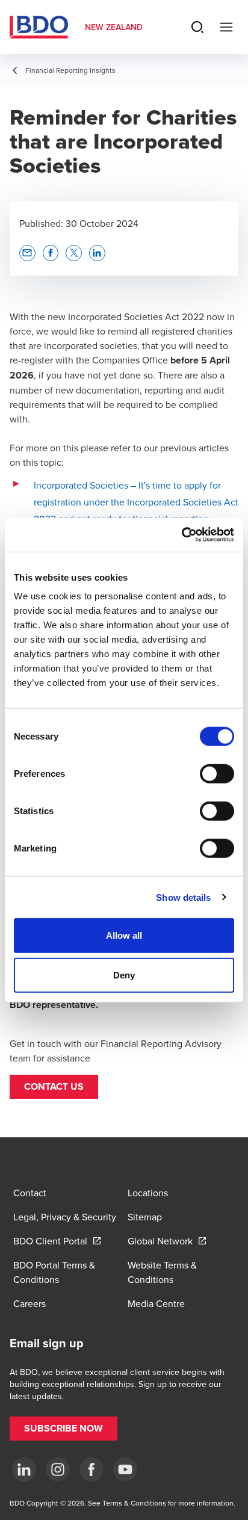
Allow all (124, 935)
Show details (183, 897)
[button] (54, 1087)
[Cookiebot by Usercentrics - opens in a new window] (181, 535)
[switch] (217, 773)
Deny (124, 974)
